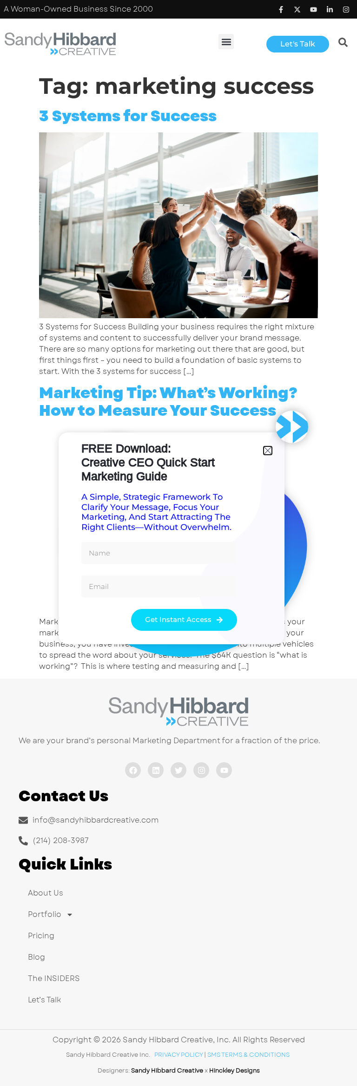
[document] (178, 543)
